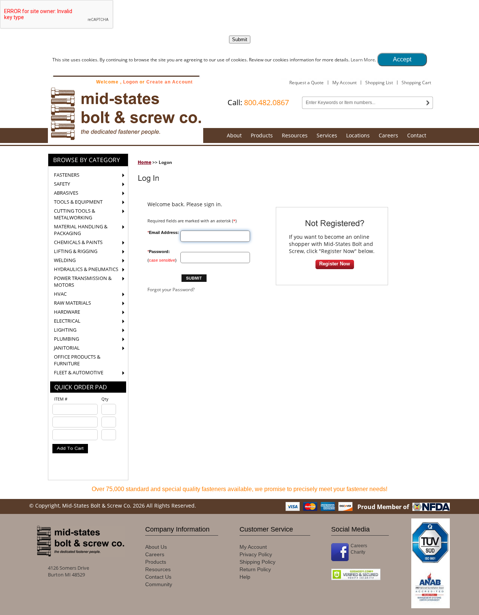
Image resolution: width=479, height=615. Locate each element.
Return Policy (255, 569)
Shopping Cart (416, 82)
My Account (344, 82)
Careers (388, 135)
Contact (416, 135)
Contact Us (158, 577)
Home (144, 162)
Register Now (334, 264)
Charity (358, 552)
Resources (295, 135)
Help (245, 577)
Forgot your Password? (171, 289)
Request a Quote (306, 82)
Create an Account (169, 82)
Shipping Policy (257, 562)
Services (327, 135)
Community (158, 584)
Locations (358, 135)
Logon (130, 82)
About (234, 135)
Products (262, 135)
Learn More (363, 60)
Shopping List (379, 82)
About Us (156, 547)
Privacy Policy (256, 554)
